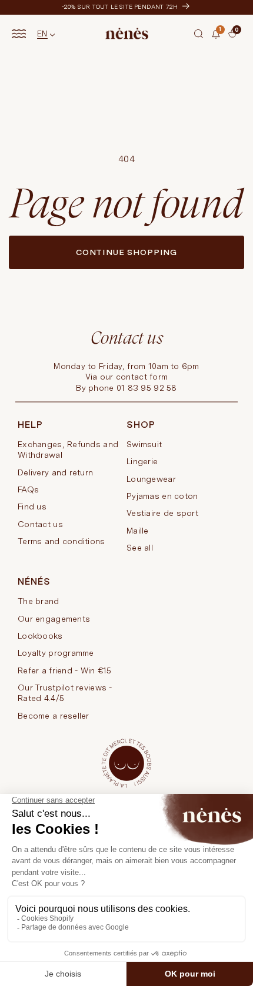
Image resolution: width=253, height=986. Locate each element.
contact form (142, 376)
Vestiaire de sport (162, 513)
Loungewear (151, 479)
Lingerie (142, 461)
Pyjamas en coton (162, 496)
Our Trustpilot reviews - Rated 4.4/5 (65, 693)
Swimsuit (144, 444)
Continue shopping (126, 252)
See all (139, 547)
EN (42, 33)
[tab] (225, 38)
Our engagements (54, 618)
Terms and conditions (61, 541)
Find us (32, 506)
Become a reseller (53, 715)
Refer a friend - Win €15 (65, 670)
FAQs (28, 489)
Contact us (40, 524)
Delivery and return (55, 472)
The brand (38, 601)
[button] (199, 33)
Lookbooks (40, 635)
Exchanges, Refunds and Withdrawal (68, 450)
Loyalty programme (56, 653)
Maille (137, 530)
